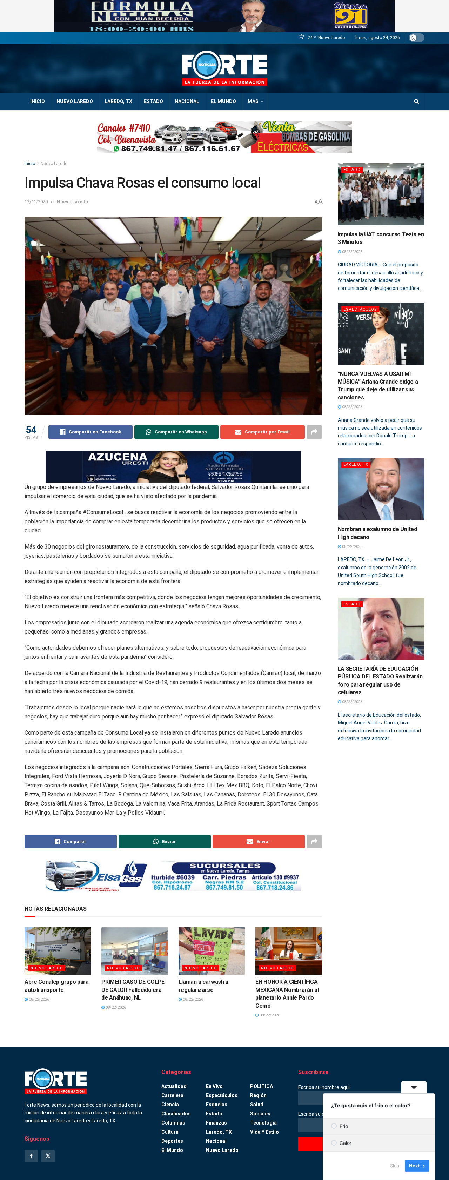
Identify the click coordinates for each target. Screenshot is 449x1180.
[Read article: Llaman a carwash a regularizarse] (212, 951)
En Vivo (214, 1086)
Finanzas (216, 1123)
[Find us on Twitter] (48, 1156)
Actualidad (174, 1086)
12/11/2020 (36, 201)
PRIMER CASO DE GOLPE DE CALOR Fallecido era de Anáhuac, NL (133, 990)
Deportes (172, 1141)
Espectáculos (360, 309)
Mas (253, 101)
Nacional (187, 101)
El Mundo (223, 101)
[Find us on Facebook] (31, 1156)
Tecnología (263, 1123)
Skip (394, 1165)
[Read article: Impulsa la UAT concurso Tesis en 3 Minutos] (381, 194)
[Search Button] (416, 101)
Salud (256, 1104)
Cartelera (172, 1095)
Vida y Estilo (264, 1132)
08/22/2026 (38, 999)
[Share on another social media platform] (314, 432)
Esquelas (216, 1104)
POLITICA (261, 1086)
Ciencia (170, 1104)
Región (258, 1095)
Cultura (170, 1132)
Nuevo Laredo (74, 101)
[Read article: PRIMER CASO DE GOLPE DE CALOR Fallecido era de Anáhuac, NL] (134, 951)
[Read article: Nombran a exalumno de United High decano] (381, 489)
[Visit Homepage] (224, 68)
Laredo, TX (118, 101)
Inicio (37, 101)
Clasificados (176, 1113)
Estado (153, 101)
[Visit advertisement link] (224, 16)
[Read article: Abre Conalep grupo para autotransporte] (58, 951)
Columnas (173, 1123)
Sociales (260, 1113)
